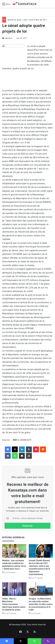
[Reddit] (43, 449)
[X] (15, 449)
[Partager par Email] (22, 456)
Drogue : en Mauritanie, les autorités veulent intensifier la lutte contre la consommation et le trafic (41, 604)
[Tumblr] (29, 449)
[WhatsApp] (15, 456)
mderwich (8, 38)
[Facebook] (8, 449)
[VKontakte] (8, 456)
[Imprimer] (29, 456)
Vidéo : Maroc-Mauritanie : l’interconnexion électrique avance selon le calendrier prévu (13, 604)
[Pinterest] (36, 449)
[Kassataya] (24, 4)
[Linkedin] (22, 449)
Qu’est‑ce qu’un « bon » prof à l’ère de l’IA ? (27, 20)
